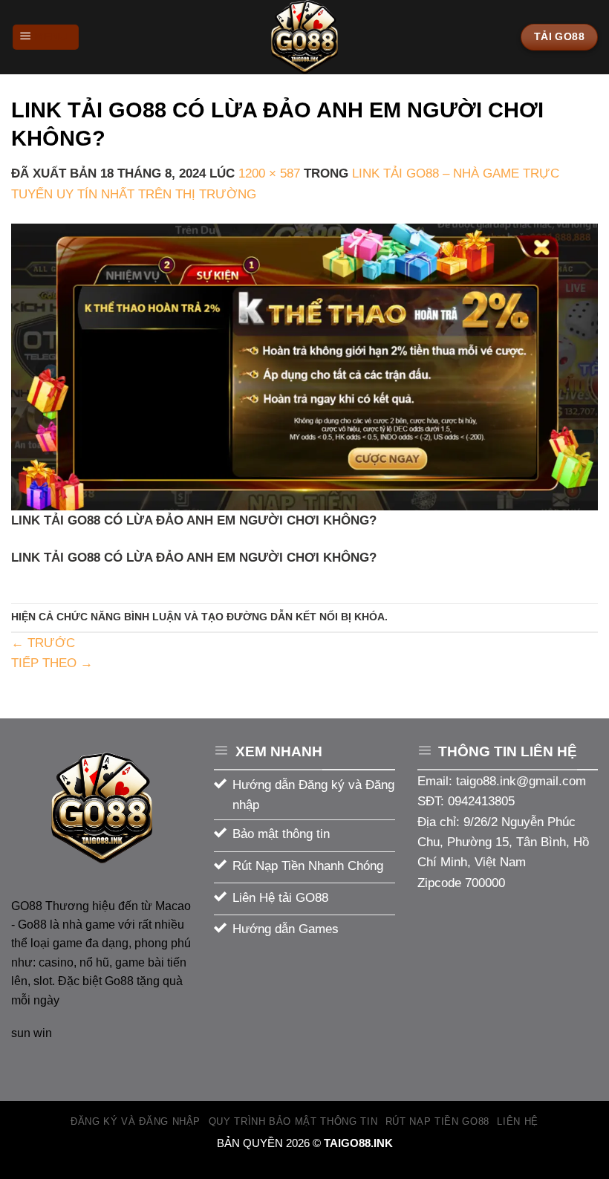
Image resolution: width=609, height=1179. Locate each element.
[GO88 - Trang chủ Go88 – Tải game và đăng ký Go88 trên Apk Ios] (304, 37)
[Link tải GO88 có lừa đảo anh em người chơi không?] (304, 366)
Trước (43, 643)
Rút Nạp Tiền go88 (437, 1121)
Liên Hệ (517, 1121)
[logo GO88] (101, 807)
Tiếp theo (52, 663)
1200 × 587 (269, 173)
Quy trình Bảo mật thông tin (293, 1121)
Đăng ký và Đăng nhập (136, 1121)
